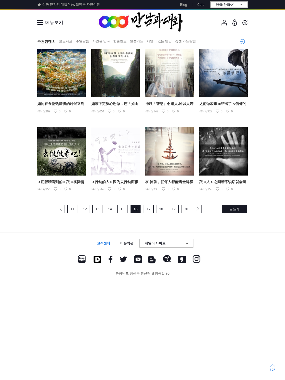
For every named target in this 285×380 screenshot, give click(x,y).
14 (110, 209)
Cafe (201, 4)
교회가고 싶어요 (241, 41)
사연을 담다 (101, 41)
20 (186, 209)
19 (174, 209)
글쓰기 (234, 209)
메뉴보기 (54, 22)
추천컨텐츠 (46, 41)
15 (122, 209)
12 (85, 209)
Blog (183, 4)
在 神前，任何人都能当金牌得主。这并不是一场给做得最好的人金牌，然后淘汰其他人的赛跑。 (169, 182)
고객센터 (103, 243)
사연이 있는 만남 (159, 41)
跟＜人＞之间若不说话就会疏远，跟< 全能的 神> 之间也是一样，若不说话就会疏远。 (222, 182)
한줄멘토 (120, 41)
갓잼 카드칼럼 (185, 41)
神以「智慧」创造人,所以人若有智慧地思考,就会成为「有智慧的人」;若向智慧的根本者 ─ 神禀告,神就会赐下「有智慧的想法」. (169, 104)
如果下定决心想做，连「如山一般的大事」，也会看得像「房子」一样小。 (114, 104)
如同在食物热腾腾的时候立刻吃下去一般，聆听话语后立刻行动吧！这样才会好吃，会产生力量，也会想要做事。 (60, 104)
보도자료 (65, 41)
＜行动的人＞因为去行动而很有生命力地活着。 (114, 182)
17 (149, 209)
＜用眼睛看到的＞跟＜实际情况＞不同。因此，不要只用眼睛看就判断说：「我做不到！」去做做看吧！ (60, 182)
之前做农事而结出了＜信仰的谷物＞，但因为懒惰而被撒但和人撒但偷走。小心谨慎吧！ (222, 104)
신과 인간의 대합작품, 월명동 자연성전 (71, 4)
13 (97, 209)
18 (161, 209)
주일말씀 (82, 41)
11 (72, 209)
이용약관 (127, 243)
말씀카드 (136, 41)
